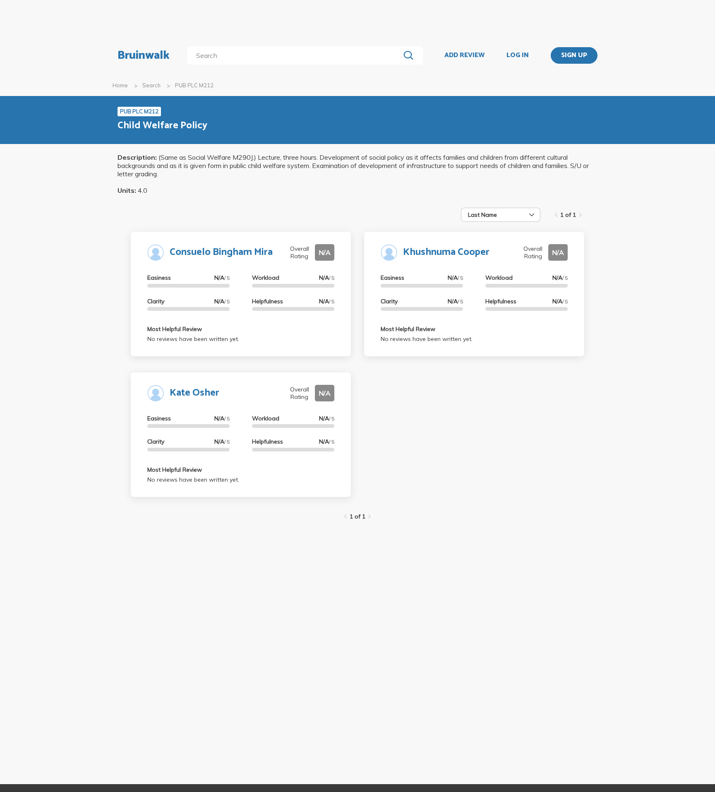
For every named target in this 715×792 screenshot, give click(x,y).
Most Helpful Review (174, 329)
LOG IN (517, 55)
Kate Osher (194, 393)
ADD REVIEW (464, 55)
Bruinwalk (144, 55)
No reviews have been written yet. (193, 339)
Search (151, 85)
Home (120, 85)
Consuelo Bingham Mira (221, 252)
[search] (295, 55)
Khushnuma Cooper (446, 252)
